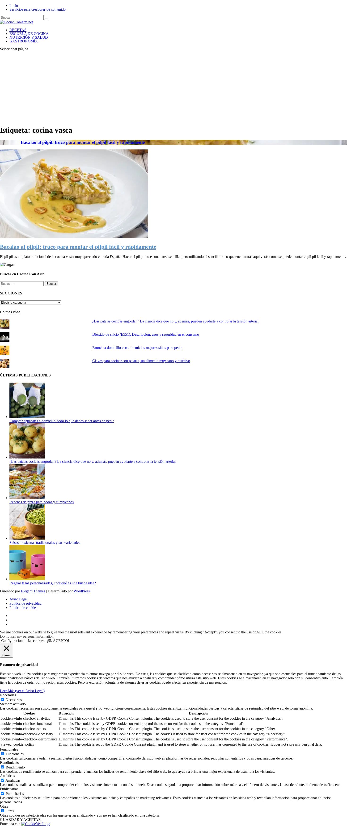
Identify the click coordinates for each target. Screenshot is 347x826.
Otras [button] (4, 806)
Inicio (13, 6)
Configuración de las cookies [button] (22, 641)
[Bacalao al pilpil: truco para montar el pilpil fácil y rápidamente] (74, 237)
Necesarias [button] (8, 695)
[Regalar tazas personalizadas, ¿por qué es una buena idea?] (27, 579)
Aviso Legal (18, 599)
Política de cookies (23, 608)
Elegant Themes (33, 591)
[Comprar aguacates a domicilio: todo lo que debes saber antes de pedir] (27, 417)
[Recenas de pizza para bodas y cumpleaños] (27, 498)
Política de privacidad (25, 603)
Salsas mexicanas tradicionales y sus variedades (44, 543)
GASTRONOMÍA (23, 41)
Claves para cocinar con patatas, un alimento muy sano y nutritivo (141, 361)
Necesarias (14, 700)
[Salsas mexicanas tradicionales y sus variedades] (27, 538)
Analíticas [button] (7, 776)
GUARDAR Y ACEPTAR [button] (20, 820)
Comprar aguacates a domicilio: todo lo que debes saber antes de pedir (61, 421)
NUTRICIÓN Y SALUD (28, 37)
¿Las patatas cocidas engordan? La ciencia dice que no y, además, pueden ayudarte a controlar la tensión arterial (175, 321)
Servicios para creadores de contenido (37, 9)
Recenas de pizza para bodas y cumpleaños (41, 502)
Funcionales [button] (9, 749)
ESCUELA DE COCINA (29, 34)
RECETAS (17, 30)
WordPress (82, 591)
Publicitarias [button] (9, 789)
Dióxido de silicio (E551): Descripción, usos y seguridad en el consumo (145, 334)
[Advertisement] (173, 88)
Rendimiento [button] (9, 762)
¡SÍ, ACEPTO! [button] (58, 641)
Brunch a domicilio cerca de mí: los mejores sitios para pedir (137, 348)
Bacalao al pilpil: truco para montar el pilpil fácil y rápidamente (83, 142)
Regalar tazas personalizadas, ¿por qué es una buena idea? (52, 583)
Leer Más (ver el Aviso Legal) (22, 691)
